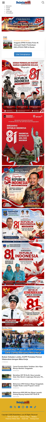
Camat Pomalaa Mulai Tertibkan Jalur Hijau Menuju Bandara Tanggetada (28, 367)
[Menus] (3, 2)
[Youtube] (31, 407)
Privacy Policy (25, 417)
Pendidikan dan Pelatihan (21, 41)
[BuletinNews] (23, 2)
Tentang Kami (34, 419)
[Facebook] (10, 407)
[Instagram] (23, 407)
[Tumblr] (19, 407)
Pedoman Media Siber (13, 419)
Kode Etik (25, 419)
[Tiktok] (35, 407)
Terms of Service (12, 417)
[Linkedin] (27, 407)
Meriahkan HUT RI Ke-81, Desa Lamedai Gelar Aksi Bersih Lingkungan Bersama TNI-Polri (28, 376)
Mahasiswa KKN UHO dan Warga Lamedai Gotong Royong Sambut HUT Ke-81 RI (27, 393)
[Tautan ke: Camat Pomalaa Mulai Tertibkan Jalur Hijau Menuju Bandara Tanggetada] (6, 368)
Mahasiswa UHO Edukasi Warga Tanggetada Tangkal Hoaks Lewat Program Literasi (28, 385)
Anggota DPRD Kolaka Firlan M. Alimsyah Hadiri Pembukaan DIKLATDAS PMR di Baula (26, 45)
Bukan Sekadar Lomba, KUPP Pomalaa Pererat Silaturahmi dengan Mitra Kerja (22, 358)
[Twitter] (15, 407)
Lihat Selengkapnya (23, 54)
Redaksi (34, 417)
